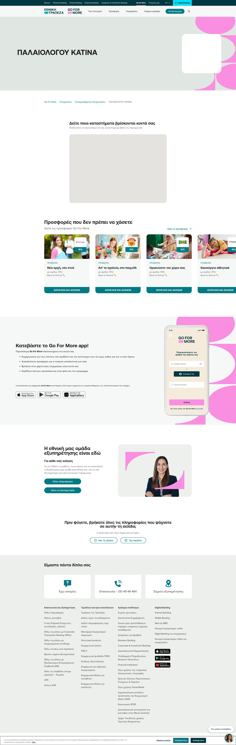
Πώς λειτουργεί (95, 11)
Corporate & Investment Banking (114, 3)
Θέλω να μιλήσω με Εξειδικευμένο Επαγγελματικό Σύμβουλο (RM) (59, 662)
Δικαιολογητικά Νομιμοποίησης (133, 651)
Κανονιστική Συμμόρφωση (131, 618)
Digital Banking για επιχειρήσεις (170, 633)
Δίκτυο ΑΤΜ (50, 685)
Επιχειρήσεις (132, 11)
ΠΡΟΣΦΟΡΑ (52, 263)
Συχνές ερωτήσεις (127, 612)
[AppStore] (164, 651)
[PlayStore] (164, 658)
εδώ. (34, 742)
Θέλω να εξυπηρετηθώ (62, 490)
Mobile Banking (162, 618)
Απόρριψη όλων (181, 740)
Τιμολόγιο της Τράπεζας (93, 612)
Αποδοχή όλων (198, 740)
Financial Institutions (128, 664)
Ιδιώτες (47, 3)
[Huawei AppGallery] (75, 392)
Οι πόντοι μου (175, 11)
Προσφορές (114, 11)
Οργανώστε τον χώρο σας (167, 267)
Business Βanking (126, 640)
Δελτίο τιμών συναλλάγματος (95, 618)
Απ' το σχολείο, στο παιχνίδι (117, 267)
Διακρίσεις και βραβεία (129, 635)
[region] (118, 740)
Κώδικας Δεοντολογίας (92, 661)
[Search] (188, 11)
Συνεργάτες (66, 102)
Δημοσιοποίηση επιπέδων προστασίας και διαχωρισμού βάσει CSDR (133, 695)
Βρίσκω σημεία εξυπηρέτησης (59, 654)
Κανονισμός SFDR (127, 704)
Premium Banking (60, 3)
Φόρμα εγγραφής (152, 11)
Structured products (91, 640)
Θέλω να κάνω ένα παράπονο (59, 649)
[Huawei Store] (164, 665)
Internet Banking (163, 612)
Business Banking (91, 3)
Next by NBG (161, 623)
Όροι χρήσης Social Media (131, 687)
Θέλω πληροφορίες (54, 612)
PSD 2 (84, 651)
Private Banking (76, 3)
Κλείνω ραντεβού (52, 618)
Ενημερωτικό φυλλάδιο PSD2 (95, 656)
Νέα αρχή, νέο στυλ (60, 267)
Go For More (141, 3)
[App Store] (27, 392)
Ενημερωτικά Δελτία (91, 645)
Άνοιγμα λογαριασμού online (169, 628)
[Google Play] (50, 392)
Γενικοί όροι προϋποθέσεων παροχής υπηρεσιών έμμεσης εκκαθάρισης (133, 626)
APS (46, 680)
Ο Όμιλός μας (154, 3)
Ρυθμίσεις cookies (163, 740)
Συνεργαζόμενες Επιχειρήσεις (90, 102)
